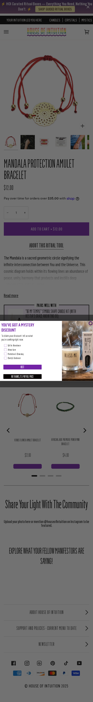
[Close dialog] (90, 323)
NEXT (22, 367)
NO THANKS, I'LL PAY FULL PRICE (22, 376)
